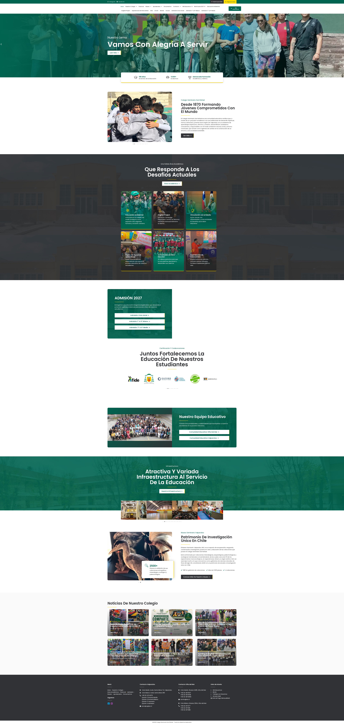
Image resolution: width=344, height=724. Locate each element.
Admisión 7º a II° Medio (208, 10)
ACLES (156, 10)
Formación (201, 628)
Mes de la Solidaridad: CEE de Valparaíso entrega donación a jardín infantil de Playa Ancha (215, 624)
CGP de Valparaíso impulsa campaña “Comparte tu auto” (171, 625)
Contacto (176, 6)
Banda (162, 10)
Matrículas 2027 (199, 6)
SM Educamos (186, 6)
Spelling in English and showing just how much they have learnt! (214, 654)
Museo (148, 6)
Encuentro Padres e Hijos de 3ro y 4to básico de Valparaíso (171, 654)
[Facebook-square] (109, 703)
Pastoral (141, 6)
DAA (151, 10)
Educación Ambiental (213, 6)
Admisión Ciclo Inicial (178, 10)
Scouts (168, 10)
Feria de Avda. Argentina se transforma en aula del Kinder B (125, 625)
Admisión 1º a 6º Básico (193, 10)
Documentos (167, 6)
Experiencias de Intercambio (140, 10)
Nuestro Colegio (130, 6)
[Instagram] (112, 703)
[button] (1, 44)
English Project (125, 10)
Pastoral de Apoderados (128, 658)
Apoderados (156, 6)
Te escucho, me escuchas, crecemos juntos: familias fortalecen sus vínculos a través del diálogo (127, 654)
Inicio (122, 6)
